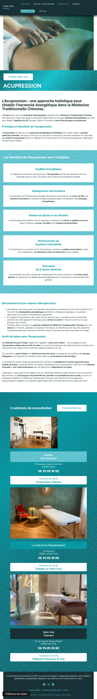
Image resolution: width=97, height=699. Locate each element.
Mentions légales (35, 690)
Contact (65, 690)
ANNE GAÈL (8, 7)
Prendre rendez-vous (18, 77)
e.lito (57, 695)
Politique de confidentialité (51, 690)
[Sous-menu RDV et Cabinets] (35, 11)
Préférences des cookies (16, 694)
